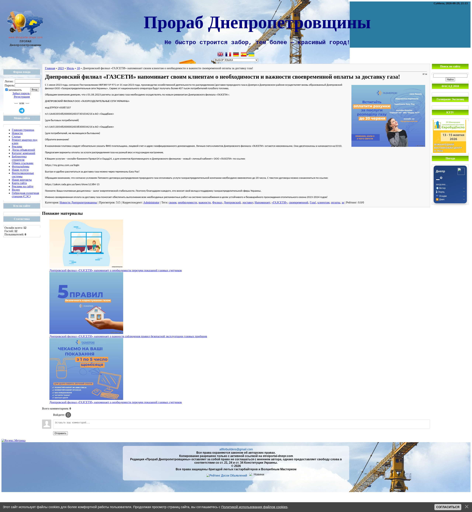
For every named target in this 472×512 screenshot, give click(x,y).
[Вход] (68, 415)
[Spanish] (244, 54)
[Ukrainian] (251, 54)
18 (78, 68)
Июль (70, 68)
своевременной (298, 202)
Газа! (313, 202)
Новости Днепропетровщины (78, 202)
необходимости (187, 202)
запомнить (15, 89)
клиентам (323, 202)
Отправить (60, 433)
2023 (61, 68)
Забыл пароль (21, 93)
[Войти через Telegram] (22, 110)
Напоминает (262, 202)
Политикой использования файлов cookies (254, 507)
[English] (220, 54)
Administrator (151, 202)
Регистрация (22, 96)
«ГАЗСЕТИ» (279, 202)
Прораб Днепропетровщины (257, 21)
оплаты (335, 202)
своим (172, 202)
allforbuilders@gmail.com (236, 449)
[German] (236, 54)
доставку (247, 202)
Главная (50, 68)
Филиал (217, 202)
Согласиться (447, 507)
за (343, 202)
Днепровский (232, 202)
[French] (228, 54)
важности (205, 202)
